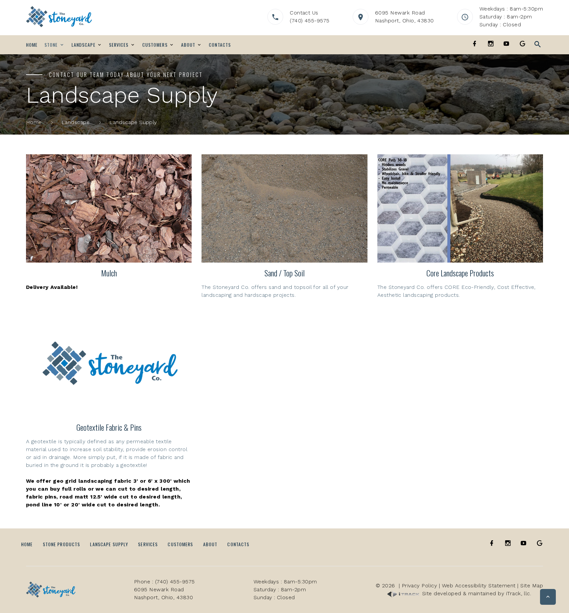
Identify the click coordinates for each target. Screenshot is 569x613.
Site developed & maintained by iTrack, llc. (475, 593)
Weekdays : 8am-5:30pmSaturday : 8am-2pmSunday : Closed (511, 17)
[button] (548, 597)
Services (119, 44)
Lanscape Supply (109, 544)
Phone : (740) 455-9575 (164, 581)
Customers (155, 44)
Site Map (531, 585)
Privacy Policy (419, 585)
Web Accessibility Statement (479, 585)
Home (32, 44)
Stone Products (61, 544)
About (188, 44)
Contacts (220, 44)
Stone (51, 44)
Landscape (83, 44)
